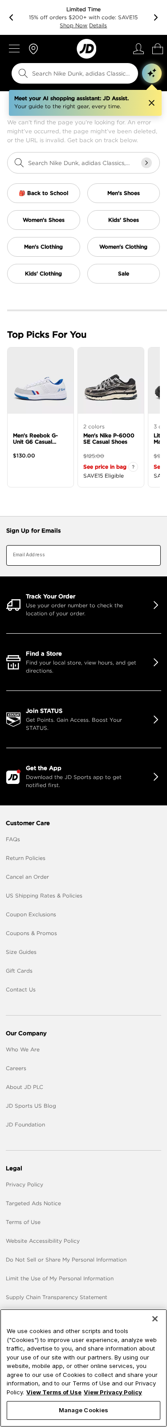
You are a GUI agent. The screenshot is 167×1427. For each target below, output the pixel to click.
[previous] (11, 17)
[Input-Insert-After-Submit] (146, 162)
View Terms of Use (53, 1392)
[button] (152, 73)
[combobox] (69, 73)
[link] (86, 49)
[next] (156, 17)
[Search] (23, 73)
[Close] (155, 1319)
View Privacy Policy (113, 1392)
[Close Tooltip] (151, 103)
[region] (83, 1368)
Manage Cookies (84, 1410)
